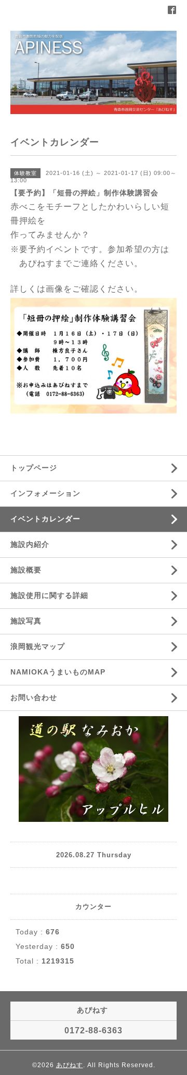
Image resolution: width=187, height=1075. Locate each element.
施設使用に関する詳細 (49, 595)
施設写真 (26, 621)
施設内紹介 (29, 544)
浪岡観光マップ (37, 646)
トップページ (33, 468)
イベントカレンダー (45, 519)
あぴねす (69, 1065)
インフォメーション (45, 493)
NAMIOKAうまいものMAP (57, 672)
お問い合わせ (33, 697)
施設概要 (26, 570)
